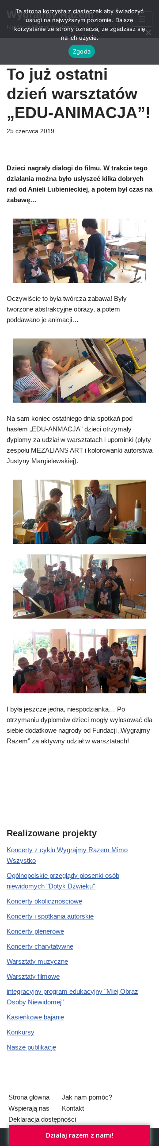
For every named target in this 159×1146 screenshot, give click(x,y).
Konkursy (20, 1032)
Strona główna (28, 1097)
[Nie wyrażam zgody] (148, 32)
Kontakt (73, 1108)
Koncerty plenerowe (35, 931)
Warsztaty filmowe (33, 976)
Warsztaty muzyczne (37, 961)
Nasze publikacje (31, 1047)
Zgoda (82, 51)
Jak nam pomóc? (87, 1097)
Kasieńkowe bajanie (35, 1017)
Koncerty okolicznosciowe (44, 901)
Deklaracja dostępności (42, 1119)
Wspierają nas (28, 1108)
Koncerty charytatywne (40, 946)
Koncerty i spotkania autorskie (50, 916)
